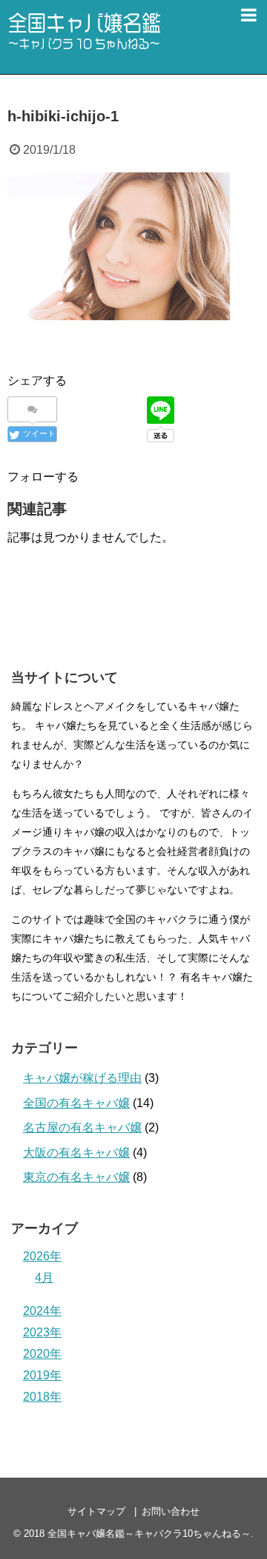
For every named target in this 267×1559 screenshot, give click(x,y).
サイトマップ (96, 1511)
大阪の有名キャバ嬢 (76, 1152)
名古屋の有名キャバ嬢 (82, 1127)
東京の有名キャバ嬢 (76, 1177)
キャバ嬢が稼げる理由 (82, 1078)
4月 (44, 1277)
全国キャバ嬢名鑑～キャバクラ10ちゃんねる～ (149, 1533)
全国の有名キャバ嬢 (76, 1103)
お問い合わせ (171, 1511)
